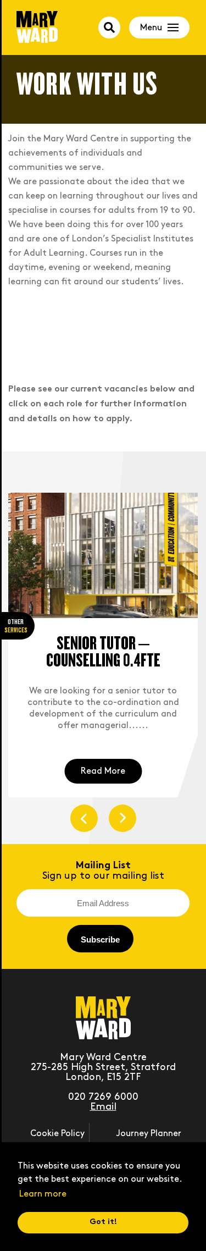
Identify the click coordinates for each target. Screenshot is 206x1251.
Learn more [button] (42, 1194)
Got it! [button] (103, 1222)
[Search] (109, 27)
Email (103, 1106)
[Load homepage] (37, 28)
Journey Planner (148, 1133)
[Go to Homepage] (103, 1036)
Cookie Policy (57, 1133)
